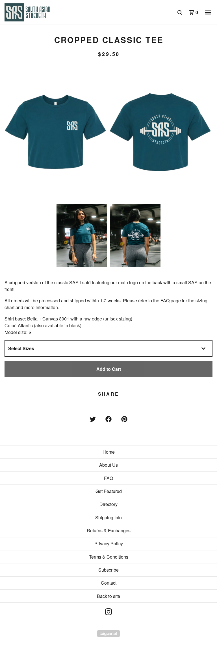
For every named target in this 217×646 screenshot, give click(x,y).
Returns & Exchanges (109, 530)
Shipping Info (108, 517)
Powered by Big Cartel (108, 633)
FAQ (108, 478)
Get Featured (109, 491)
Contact (108, 583)
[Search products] (179, 12)
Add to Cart (108, 369)
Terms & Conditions (108, 557)
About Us (108, 465)
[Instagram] (108, 611)
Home (109, 452)
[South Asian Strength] (34, 12)
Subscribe (108, 570)
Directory (108, 504)
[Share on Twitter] (93, 419)
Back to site (108, 596)
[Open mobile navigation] (208, 12)
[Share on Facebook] (108, 419)
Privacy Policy (108, 543)
